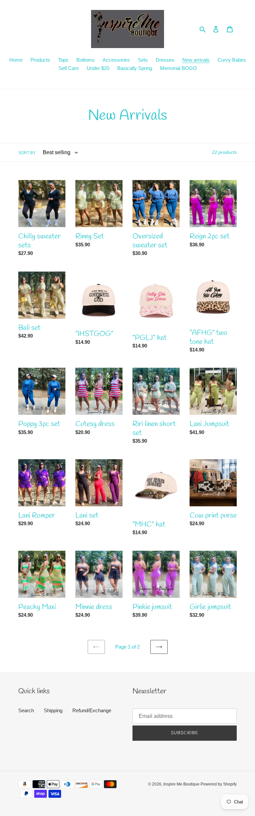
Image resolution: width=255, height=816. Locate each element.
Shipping (53, 710)
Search (26, 710)
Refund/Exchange (91, 710)
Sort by (27, 153)
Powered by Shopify (219, 784)
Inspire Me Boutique (182, 784)
